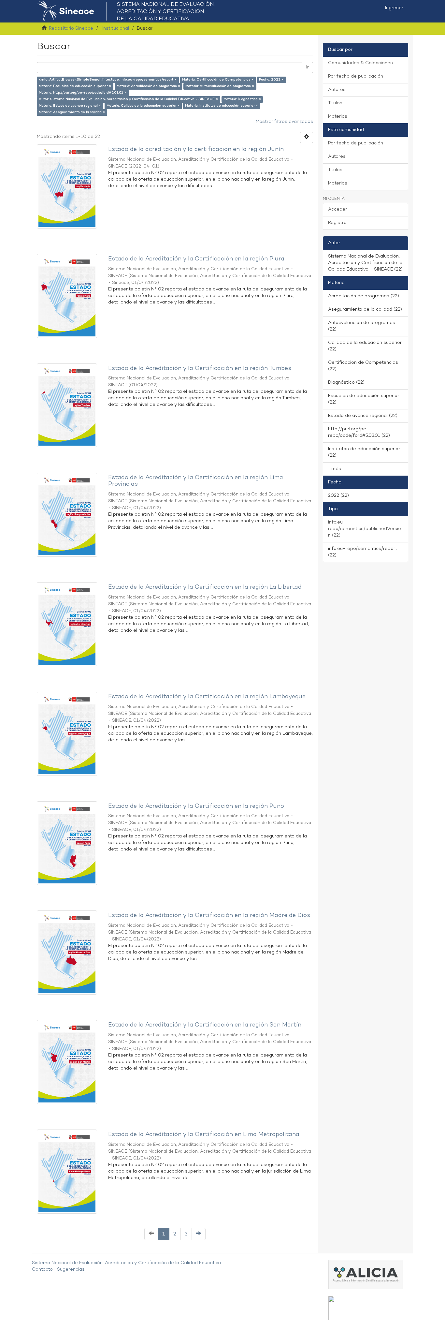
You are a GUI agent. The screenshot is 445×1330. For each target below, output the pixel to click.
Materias (337, 116)
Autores (337, 90)
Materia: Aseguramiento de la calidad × (72, 112)
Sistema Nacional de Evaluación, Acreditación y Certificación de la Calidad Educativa (126, 1263)
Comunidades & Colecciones (360, 63)
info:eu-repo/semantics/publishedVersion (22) (364, 529)
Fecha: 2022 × (271, 79)
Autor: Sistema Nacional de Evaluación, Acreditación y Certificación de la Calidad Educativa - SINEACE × (128, 99)
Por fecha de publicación (355, 76)
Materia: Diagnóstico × (242, 99)
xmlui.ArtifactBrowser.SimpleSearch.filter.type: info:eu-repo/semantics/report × (108, 79)
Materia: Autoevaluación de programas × (219, 86)
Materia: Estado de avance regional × (70, 105)
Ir (307, 67)
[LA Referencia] (365, 1308)
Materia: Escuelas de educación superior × (75, 86)
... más (334, 469)
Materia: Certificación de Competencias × (218, 79)
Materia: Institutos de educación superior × (221, 105)
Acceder (337, 209)
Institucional (115, 28)
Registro (337, 223)
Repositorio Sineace (71, 28)
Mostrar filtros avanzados (284, 122)
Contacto (42, 1269)
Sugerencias (71, 1269)
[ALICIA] (365, 1275)
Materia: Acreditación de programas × (148, 86)
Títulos (335, 103)
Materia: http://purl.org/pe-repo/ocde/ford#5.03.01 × (82, 92)
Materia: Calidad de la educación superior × (143, 105)
